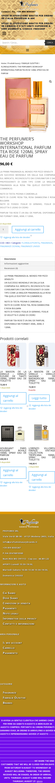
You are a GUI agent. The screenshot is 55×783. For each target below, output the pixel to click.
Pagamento (10, 653)
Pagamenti (10, 608)
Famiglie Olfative (14, 698)
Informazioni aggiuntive (16, 263)
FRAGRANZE (46, 242)
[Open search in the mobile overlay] (27, 42)
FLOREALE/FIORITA (8, 66)
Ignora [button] (39, 781)
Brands (7, 703)
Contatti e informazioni (18, 624)
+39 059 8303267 (12, 547)
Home (3, 63)
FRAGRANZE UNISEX (30, 246)
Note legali (10, 613)
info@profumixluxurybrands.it (20, 542)
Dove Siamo (10, 598)
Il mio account (12, 643)
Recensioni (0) (11, 268)
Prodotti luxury (14, 63)
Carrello (9, 648)
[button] (50, 81)
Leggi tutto (39, 398)
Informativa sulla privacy (19, 618)
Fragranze (9, 692)
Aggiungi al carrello (28, 229)
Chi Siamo (9, 593)
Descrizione (10, 259)
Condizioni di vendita (16, 603)
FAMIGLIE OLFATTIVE (30, 63)
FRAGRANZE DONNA (10, 246)
